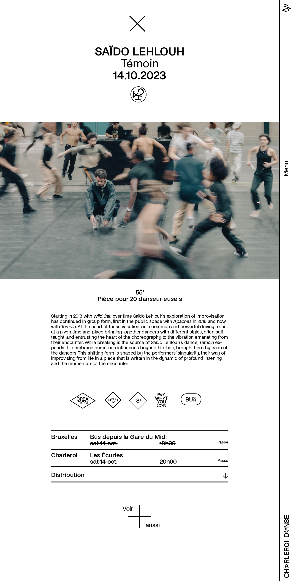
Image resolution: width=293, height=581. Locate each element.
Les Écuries (106, 455)
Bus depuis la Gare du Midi (128, 436)
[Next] (259, 203)
